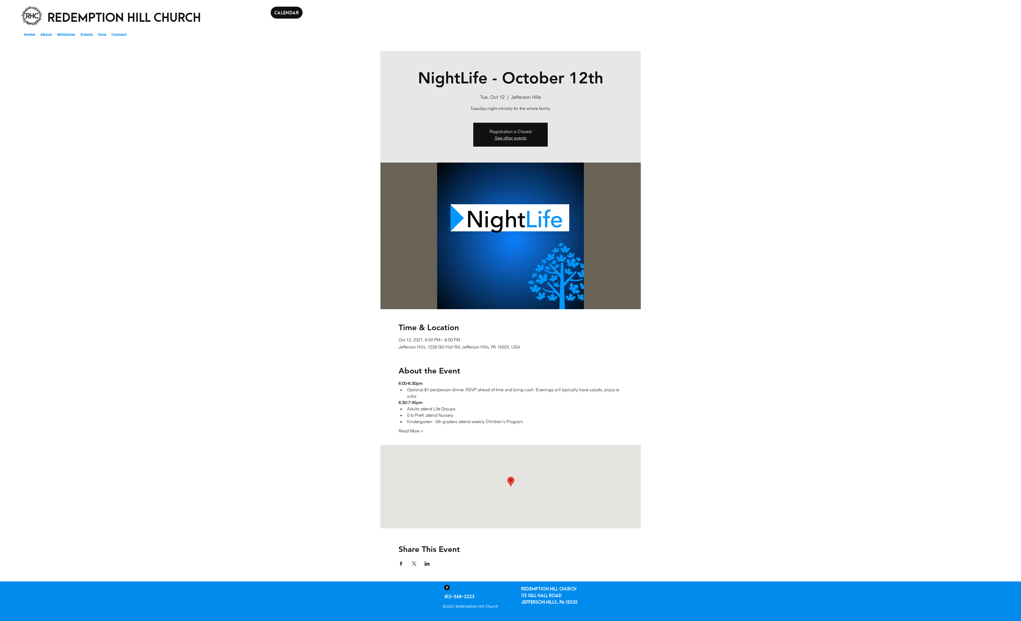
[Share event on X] (414, 564)
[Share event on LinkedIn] (427, 564)
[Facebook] (447, 587)
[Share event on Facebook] (401, 564)
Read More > (411, 430)
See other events (510, 138)
